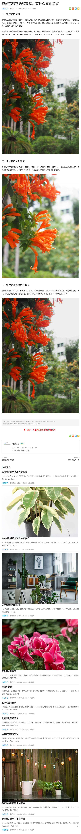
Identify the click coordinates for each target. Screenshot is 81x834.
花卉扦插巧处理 (73, 460)
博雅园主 (13, 8)
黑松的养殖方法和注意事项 (14, 472)
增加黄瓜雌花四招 (8, 460)
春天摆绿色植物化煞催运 (13, 803)
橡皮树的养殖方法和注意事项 (15, 538)
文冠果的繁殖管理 (10, 718)
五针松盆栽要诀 (9, 703)
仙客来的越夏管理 (10, 734)
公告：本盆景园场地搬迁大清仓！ (41, 430)
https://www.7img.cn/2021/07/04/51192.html (27, 423)
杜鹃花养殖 (7, 687)
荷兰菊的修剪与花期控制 (13, 819)
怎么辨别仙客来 (9, 671)
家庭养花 (5, 8)
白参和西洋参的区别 (11, 605)
